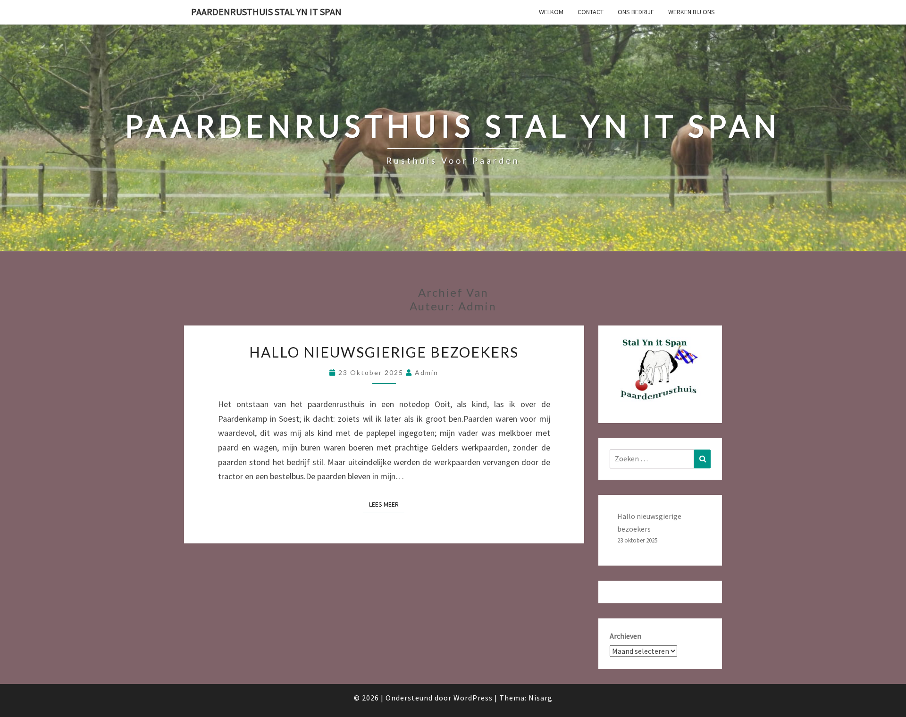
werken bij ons (691, 12)
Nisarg (540, 697)
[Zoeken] (702, 459)
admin (426, 372)
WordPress (473, 697)
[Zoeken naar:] (660, 459)
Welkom (551, 12)
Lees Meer (386, 503)
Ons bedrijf (636, 12)
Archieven (625, 636)
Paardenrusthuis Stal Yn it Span (266, 11)
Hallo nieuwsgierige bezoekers (384, 351)
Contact (591, 12)
